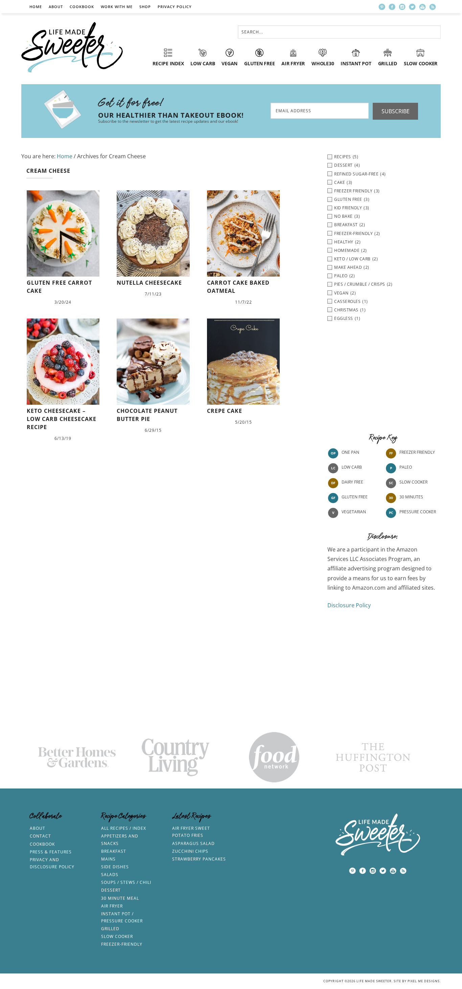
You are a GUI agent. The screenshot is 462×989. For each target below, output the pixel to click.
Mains (108, 859)
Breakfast (113, 851)
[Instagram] (402, 6)
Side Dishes (115, 867)
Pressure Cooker (417, 512)
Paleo (405, 467)
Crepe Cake (224, 411)
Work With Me (117, 6)
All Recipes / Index (123, 828)
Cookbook (82, 6)
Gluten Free (355, 497)
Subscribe (396, 111)
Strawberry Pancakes (199, 859)
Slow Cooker (413, 482)
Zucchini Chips (190, 851)
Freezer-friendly (121, 944)
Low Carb (352, 467)
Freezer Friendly (417, 452)
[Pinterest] (381, 6)
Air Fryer (112, 906)
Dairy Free (352, 482)
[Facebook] (392, 6)
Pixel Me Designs (424, 981)
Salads (109, 874)
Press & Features (51, 852)
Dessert (111, 890)
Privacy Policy (175, 6)
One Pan (350, 452)
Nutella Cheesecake (149, 282)
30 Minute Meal (120, 898)
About (56, 6)
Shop (145, 6)
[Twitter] (412, 6)
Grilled (110, 929)
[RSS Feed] (432, 6)
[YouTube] (422, 6)
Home (35, 6)
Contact (40, 836)
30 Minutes (411, 497)
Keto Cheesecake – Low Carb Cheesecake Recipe (61, 419)
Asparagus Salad (193, 843)
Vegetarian (354, 512)
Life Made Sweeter (72, 47)
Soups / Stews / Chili (126, 882)
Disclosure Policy (349, 605)
